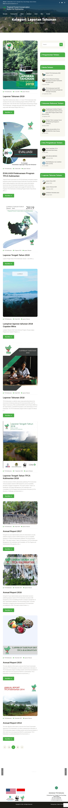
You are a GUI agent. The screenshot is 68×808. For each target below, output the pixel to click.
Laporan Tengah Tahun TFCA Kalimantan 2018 (16, 477)
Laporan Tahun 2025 (51, 181)
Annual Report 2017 (12, 531)
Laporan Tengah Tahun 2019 (16, 255)
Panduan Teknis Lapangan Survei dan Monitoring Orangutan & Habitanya (54, 122)
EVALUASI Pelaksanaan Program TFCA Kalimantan (18, 174)
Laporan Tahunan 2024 (51, 186)
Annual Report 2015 (12, 662)
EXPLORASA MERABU (51, 156)
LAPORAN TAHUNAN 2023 (52, 192)
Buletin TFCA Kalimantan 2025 (53, 73)
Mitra (42, 14)
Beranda (5, 14)
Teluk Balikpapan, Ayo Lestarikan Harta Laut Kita (53, 162)
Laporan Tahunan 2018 (13, 398)
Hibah (22, 14)
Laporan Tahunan (25, 91)
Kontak (48, 14)
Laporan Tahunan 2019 (13, 96)
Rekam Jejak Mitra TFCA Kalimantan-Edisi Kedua (52, 149)
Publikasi (29, 14)
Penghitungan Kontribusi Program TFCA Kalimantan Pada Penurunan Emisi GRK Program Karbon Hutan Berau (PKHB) (52, 112)
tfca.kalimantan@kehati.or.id (12, 3)
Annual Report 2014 (12, 723)
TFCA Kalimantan (8, 91)
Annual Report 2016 (12, 592)
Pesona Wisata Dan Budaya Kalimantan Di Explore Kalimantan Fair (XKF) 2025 (54, 80)
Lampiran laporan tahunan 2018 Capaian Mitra (18, 325)
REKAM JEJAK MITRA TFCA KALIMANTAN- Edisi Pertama (53, 130)
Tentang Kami (13, 14)
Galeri (36, 14)
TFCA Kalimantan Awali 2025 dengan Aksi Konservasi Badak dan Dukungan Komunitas (54, 90)
